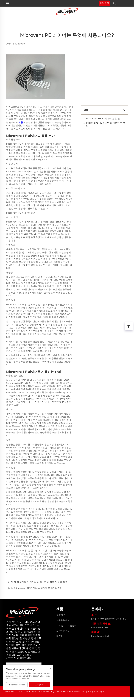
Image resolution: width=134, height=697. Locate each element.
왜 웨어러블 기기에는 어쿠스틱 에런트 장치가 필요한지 (43, 582)
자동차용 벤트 (62, 620)
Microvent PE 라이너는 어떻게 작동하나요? (37, 588)
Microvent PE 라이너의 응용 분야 (104, 118)
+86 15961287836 (99, 627)
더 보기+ (60, 636)
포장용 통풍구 (62, 631)
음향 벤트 (60, 615)
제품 (20, 122)
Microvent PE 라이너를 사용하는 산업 (105, 124)
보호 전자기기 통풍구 (66, 625)
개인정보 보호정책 (96, 691)
